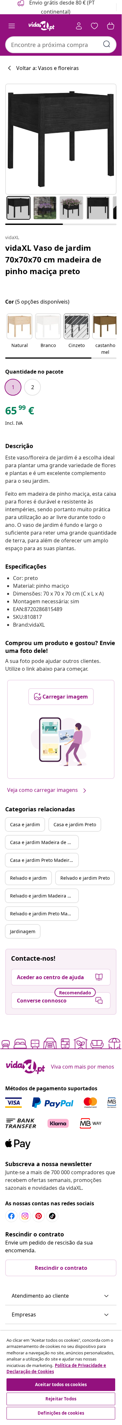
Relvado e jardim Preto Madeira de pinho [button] (44, 913)
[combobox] (60, 44)
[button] (19, 334)
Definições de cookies (61, 1413)
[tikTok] (52, 1216)
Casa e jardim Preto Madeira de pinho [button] (44, 860)
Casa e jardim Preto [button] (75, 824)
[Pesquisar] (107, 44)
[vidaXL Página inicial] (41, 26)
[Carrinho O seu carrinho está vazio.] (110, 26)
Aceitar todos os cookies (61, 1384)
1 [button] (13, 387)
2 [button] (32, 387)
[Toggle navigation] (11, 26)
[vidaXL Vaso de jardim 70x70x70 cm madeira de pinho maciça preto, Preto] (61, 139)
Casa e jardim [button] (25, 824)
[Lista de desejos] (94, 26)
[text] (19, 412)
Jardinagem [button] (22, 931)
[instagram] (25, 1216)
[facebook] (11, 1216)
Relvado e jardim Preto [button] (85, 878)
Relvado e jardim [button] (28, 878)
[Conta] (79, 26)
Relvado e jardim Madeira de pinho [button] (44, 896)
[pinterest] (38, 1216)
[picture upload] (61, 741)
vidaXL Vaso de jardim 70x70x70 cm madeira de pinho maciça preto (53, 259)
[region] (61, 1376)
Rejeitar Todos (60, 1399)
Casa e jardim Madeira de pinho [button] (44, 842)
